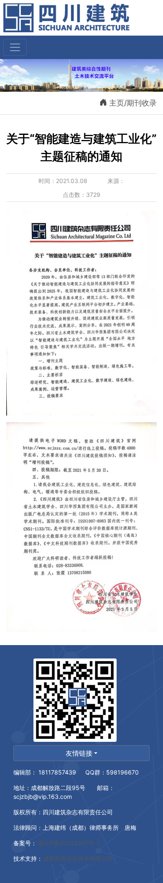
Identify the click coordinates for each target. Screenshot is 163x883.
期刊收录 (142, 102)
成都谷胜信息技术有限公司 (79, 858)
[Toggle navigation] (15, 47)
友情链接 (79, 753)
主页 (116, 102)
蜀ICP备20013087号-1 (68, 843)
